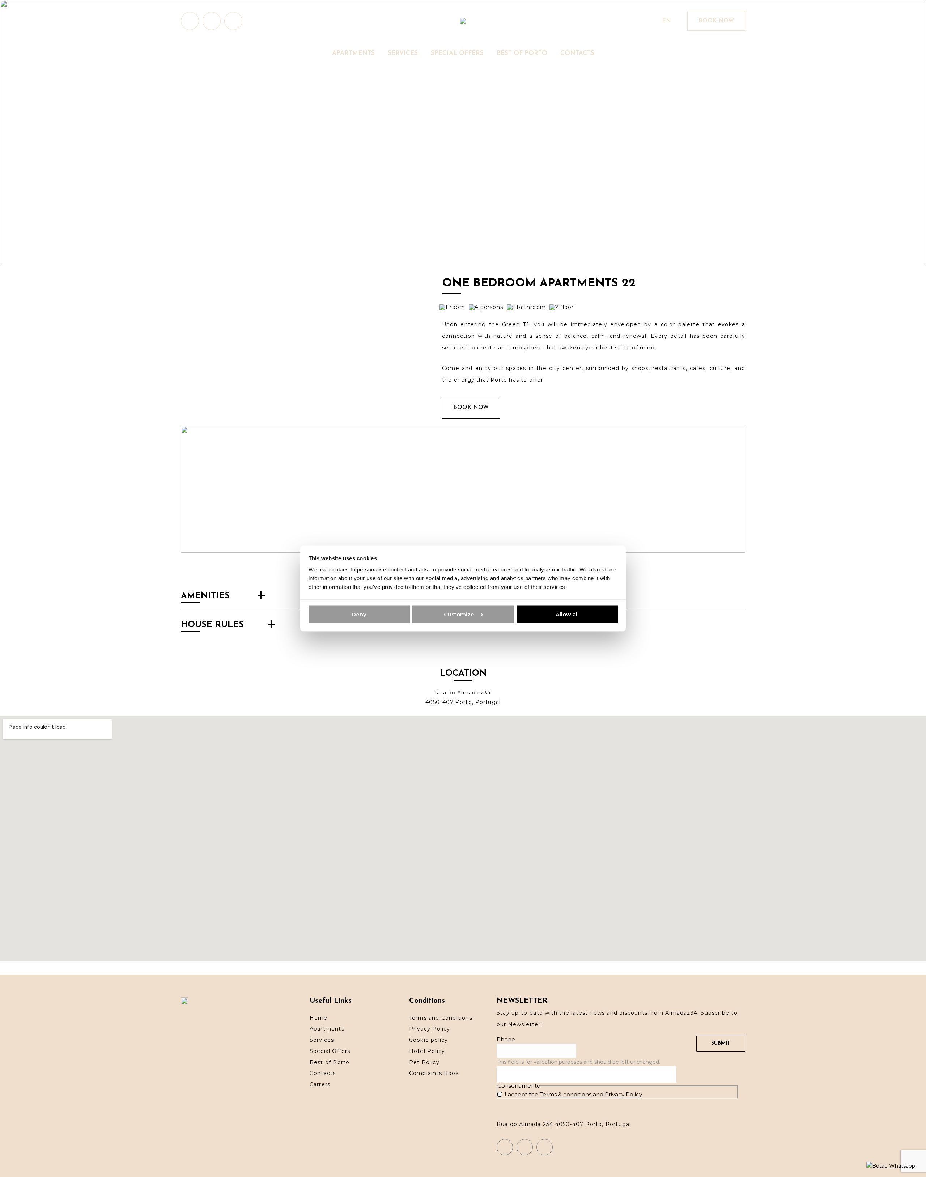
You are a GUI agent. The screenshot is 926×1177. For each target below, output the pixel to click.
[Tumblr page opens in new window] (233, 21)
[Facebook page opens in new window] (212, 21)
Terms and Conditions (440, 1018)
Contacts (323, 1073)
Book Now (471, 408)
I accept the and (573, 1094)
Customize (459, 614)
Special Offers (330, 1051)
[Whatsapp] (890, 1166)
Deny (359, 614)
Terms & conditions (565, 1094)
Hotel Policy (427, 1051)
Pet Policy (424, 1062)
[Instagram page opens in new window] (190, 21)
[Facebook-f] (525, 1147)
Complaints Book (434, 1073)
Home (319, 1018)
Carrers (320, 1084)
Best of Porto (330, 1062)
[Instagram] (505, 1147)
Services (322, 1040)
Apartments (327, 1028)
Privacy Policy (429, 1028)
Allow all (567, 614)
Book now (716, 21)
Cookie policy (428, 1040)
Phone (506, 1039)
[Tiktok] (544, 1147)
